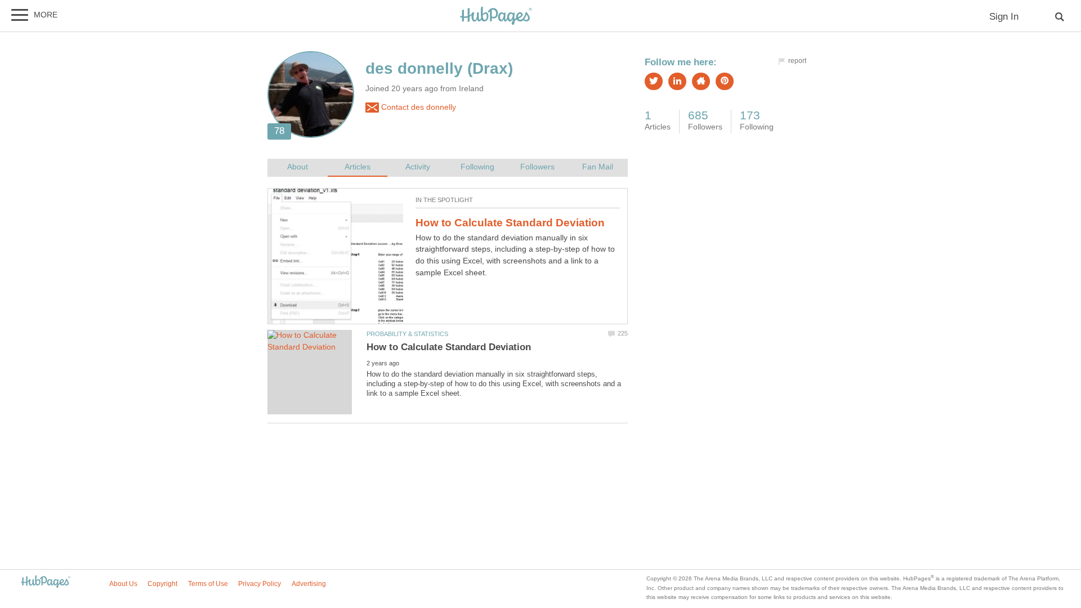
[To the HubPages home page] (45, 582)
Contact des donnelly (417, 107)
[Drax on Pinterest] (725, 81)
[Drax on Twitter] (654, 81)
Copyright (162, 584)
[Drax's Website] (701, 81)
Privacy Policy (259, 584)
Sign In (1004, 16)
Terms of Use (208, 584)
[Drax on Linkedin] (677, 81)
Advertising (309, 584)
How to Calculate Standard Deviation (510, 223)
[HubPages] (496, 16)
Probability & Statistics (407, 333)
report (797, 61)
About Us (123, 584)
